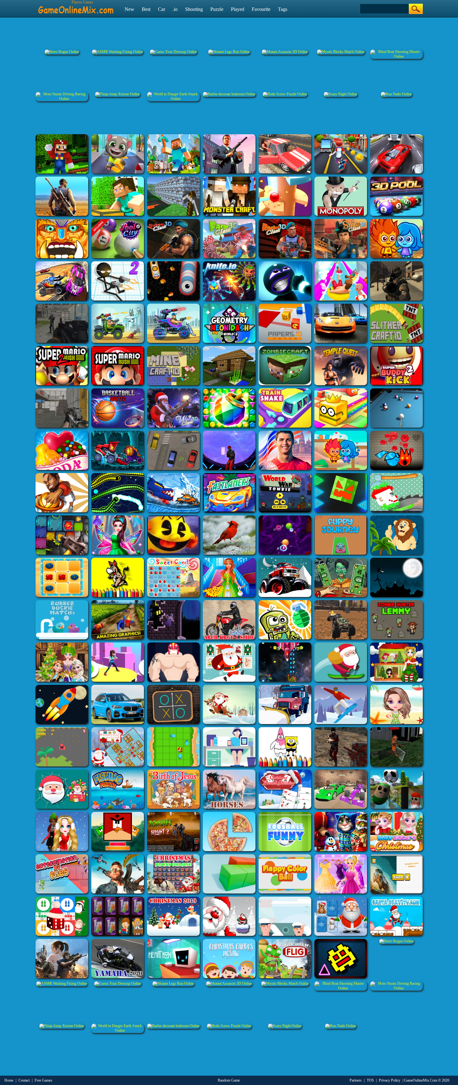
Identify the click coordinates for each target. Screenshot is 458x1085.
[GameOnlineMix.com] (76, 7)
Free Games (43, 1080)
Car (161, 9)
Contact (24, 1080)
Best (146, 9)
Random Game (229, 1080)
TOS (370, 1080)
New (129, 9)
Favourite (261, 9)
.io (175, 9)
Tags (282, 9)
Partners (356, 1080)
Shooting (194, 9)
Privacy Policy (389, 1080)
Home (8, 1080)
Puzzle (216, 9)
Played (237, 9)
